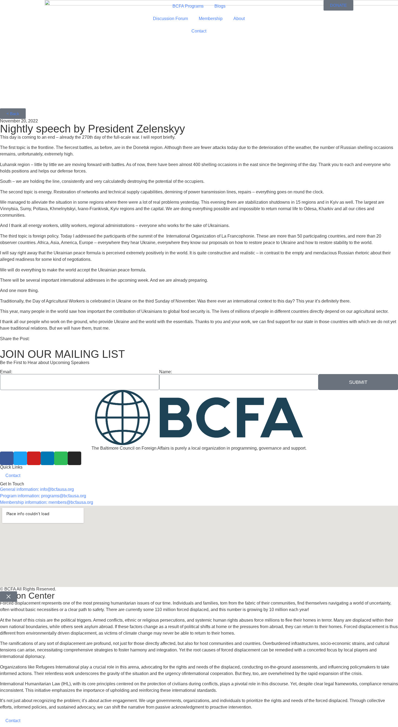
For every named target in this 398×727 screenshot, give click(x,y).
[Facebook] (7, 458)
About (239, 18)
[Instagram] (74, 458)
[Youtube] (34, 458)
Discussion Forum (170, 18)
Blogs (220, 6)
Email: (6, 372)
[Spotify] (61, 458)
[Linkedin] (47, 458)
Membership (211, 18)
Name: (165, 372)
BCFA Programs (188, 6)
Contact (198, 31)
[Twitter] (20, 458)
